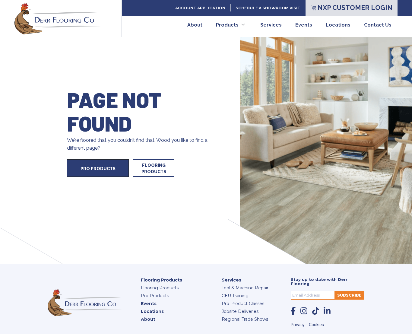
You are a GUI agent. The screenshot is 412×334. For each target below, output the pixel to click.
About (194, 25)
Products (227, 25)
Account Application (200, 7)
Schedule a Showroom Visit (268, 7)
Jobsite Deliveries (240, 311)
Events (303, 25)
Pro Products (98, 168)
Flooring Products (153, 168)
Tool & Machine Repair (245, 288)
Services (271, 25)
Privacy (298, 324)
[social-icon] (293, 311)
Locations (338, 25)
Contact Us (377, 25)
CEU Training (235, 295)
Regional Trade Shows (245, 319)
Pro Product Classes (243, 303)
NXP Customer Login (355, 7)
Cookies (316, 324)
